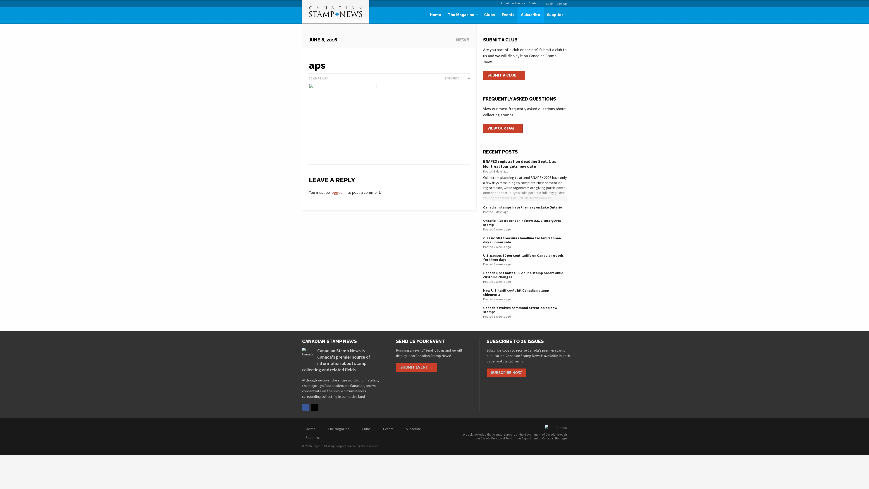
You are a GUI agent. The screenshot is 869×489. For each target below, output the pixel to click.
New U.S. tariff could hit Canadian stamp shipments (516, 292)
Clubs (489, 15)
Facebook (305, 407)
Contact (534, 3)
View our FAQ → (502, 128)
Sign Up (562, 4)
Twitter (314, 407)
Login (550, 4)
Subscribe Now (506, 373)
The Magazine (461, 15)
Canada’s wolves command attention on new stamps (520, 309)
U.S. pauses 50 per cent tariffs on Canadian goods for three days (523, 257)
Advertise (518, 3)
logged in (338, 192)
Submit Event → (416, 367)
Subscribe (530, 15)
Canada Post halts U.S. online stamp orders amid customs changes (523, 275)
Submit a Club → (504, 75)
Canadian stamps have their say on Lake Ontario (522, 207)
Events (508, 15)
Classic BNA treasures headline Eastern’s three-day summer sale (522, 240)
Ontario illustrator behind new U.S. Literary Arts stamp (522, 222)
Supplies (555, 15)
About (505, 3)
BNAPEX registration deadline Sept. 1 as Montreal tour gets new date (519, 164)
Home (435, 15)
